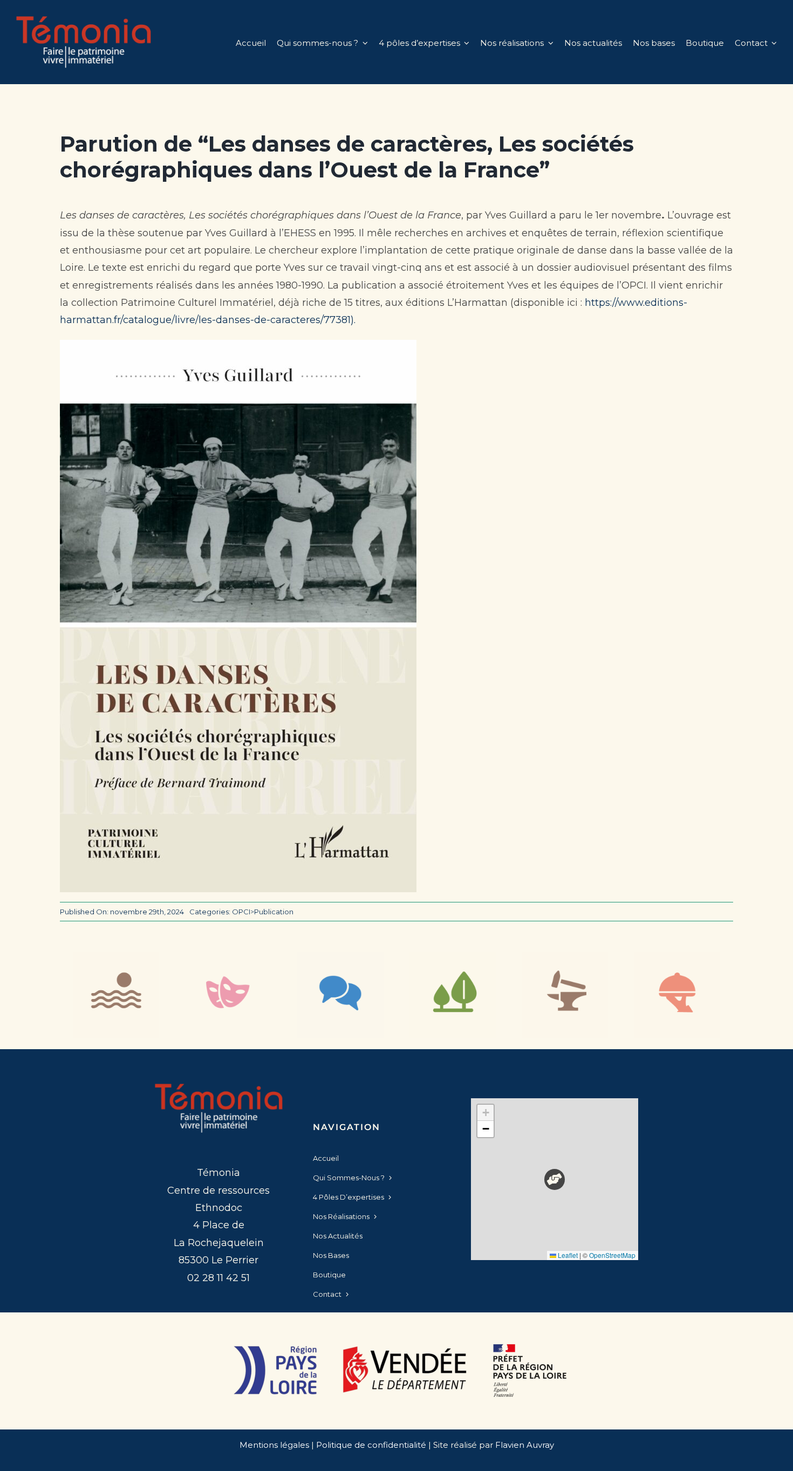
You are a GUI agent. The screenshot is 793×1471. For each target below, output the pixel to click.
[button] (554, 1179)
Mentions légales (274, 1445)
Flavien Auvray (524, 1445)
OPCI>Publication (262, 911)
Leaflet (567, 1255)
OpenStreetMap (612, 1255)
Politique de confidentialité (371, 1445)
